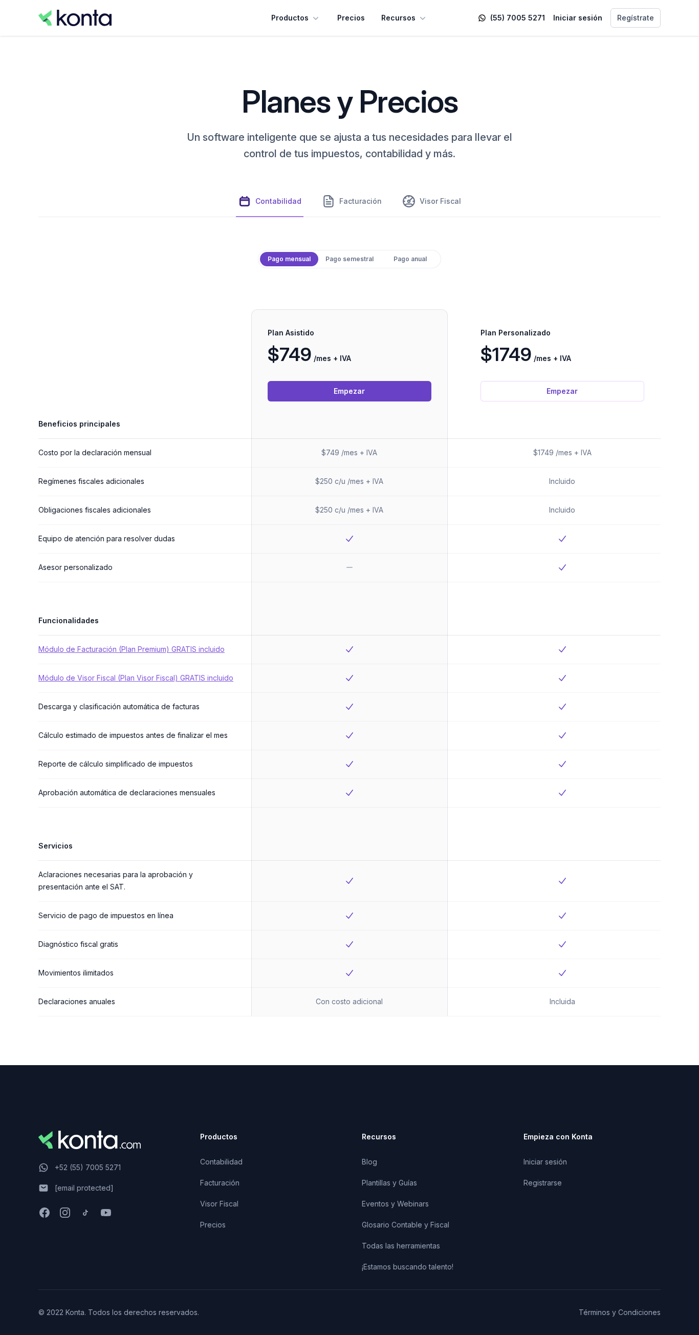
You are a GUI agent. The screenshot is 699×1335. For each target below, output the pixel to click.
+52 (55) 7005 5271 (88, 1167)
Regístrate (635, 17)
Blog (369, 1161)
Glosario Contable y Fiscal (405, 1224)
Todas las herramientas (401, 1245)
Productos (290, 17)
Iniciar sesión (577, 17)
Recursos (398, 17)
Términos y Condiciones (620, 1312)
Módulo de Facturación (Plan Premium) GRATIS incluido (131, 649)
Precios (351, 17)
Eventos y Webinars (395, 1203)
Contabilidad (221, 1161)
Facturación (219, 1182)
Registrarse (542, 1182)
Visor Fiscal (219, 1203)
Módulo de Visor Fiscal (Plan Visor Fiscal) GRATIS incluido (135, 677)
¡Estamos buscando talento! (407, 1266)
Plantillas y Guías (389, 1182)
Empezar (349, 391)
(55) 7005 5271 (517, 17)
